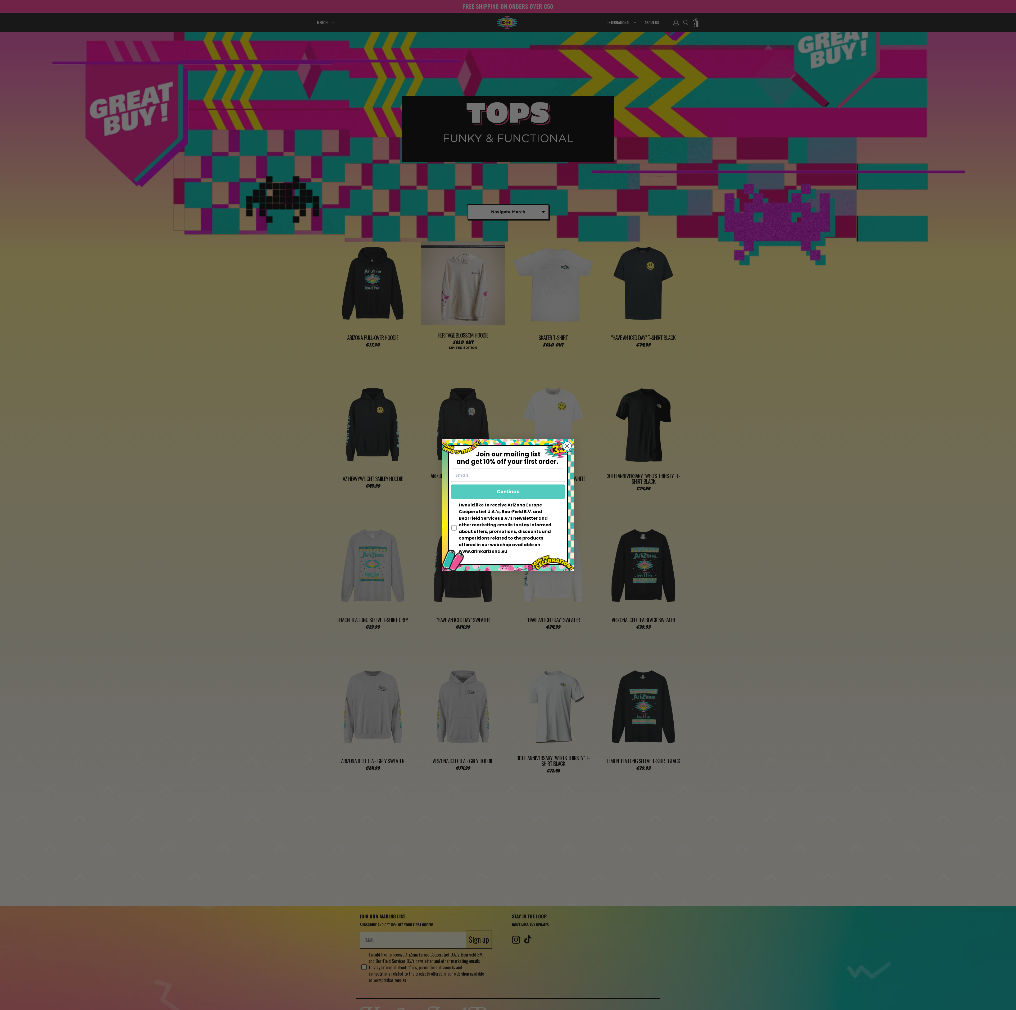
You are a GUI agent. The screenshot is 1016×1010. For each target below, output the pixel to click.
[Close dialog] (567, 446)
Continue (508, 491)
